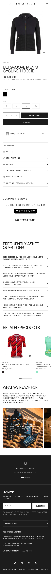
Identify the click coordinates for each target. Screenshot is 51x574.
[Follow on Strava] (36, 563)
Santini (6, 63)
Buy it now (25, 122)
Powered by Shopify (38, 569)
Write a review (25, 211)
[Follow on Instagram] (22, 563)
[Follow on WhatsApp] (29, 563)
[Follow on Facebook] (15, 563)
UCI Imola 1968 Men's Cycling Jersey (15, 366)
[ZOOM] (44, 52)
